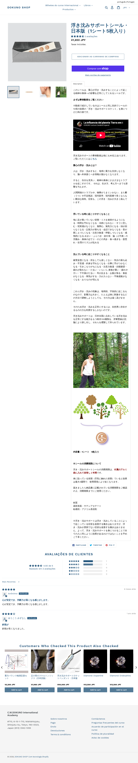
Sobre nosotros (59, 719)
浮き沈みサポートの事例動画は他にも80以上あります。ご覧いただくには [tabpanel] (100, 313)
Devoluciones (58, 730)
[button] (78, 36)
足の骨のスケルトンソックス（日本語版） (42, 677)
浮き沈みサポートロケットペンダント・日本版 (68, 677)
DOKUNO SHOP (18, 7)
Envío (53, 726)
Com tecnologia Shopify (38, 757)
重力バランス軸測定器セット (16, 677)
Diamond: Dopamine (93, 675)
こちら (93, 159)
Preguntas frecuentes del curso (108, 722)
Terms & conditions (61, 734)
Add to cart (16, 690)
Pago (53, 722)
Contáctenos (98, 719)
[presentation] (2, 667)
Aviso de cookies (100, 737)
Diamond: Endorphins (120, 675)
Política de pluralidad (103, 733)
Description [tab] (77, 84)
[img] (8, 589)
